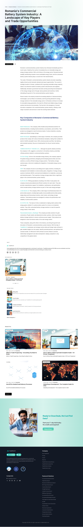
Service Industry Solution (47, 514)
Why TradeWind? (45, 453)
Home (6, 6)
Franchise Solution (46, 516)
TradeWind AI (23, 227)
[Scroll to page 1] (13, 283)
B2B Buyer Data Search (46, 493)
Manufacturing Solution (46, 507)
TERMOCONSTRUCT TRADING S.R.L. (30, 148)
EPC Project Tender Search (47, 484)
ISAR (21, 168)
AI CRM (43, 501)
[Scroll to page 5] (17, 283)
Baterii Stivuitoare (24, 136)
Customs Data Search (46, 486)
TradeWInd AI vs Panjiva (46, 466)
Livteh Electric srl (24, 190)
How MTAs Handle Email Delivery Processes (19, 384)
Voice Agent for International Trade (49, 499)
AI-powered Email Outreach (47, 495)
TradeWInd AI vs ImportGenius (48, 461)
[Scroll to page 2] (14, 283)
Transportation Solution (46, 512)
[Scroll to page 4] (16, 283)
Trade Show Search (46, 480)
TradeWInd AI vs (45, 463)
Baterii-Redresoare (25, 126)
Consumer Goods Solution (47, 509)
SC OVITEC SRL (24, 203)
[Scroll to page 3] (15, 283)
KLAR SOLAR (23, 180)
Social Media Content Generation (48, 503)
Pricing (43, 455)
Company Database (12, 6)
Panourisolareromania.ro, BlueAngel (29, 213)
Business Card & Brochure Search (49, 482)
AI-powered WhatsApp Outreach (48, 497)
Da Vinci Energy (24, 156)
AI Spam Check (45, 505)
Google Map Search (46, 489)
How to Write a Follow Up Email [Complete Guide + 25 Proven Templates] (14, 280)
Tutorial (43, 457)
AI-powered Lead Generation (48, 478)
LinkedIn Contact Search (47, 491)
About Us (44, 459)
